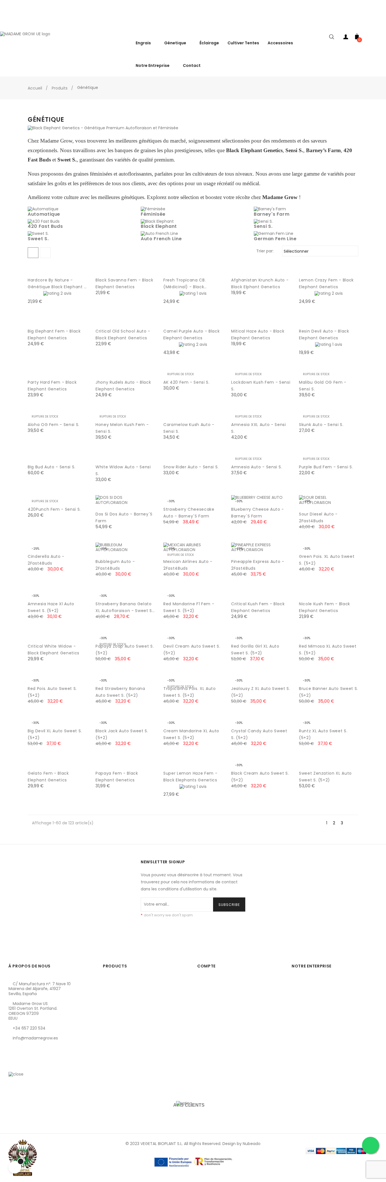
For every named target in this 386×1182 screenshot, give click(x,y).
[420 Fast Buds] (44, 221)
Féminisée (153, 214)
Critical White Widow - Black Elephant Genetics (53, 649)
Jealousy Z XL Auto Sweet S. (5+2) (260, 692)
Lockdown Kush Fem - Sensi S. (260, 385)
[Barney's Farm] (270, 209)
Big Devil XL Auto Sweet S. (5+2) (55, 734)
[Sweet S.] (38, 233)
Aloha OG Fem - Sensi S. (53, 424)
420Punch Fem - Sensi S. (54, 509)
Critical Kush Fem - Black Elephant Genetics (258, 607)
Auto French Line (161, 238)
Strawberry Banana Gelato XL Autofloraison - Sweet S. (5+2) (124, 607)
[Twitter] (22, 1065)
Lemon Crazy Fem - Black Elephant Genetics (326, 283)
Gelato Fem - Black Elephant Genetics (48, 776)
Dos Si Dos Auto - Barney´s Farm (124, 517)
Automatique (44, 214)
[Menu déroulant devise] (380, 25)
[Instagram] (32, 1065)
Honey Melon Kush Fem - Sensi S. (122, 428)
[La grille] (33, 252)
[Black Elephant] (157, 221)
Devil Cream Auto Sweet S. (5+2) (191, 649)
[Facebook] (12, 1065)
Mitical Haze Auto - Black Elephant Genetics (257, 334)
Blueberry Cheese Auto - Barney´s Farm (257, 512)
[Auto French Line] (159, 233)
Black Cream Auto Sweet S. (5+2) (260, 776)
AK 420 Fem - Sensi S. (186, 382)
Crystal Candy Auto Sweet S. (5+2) (259, 734)
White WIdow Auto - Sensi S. (123, 470)
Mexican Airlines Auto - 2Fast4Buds (187, 565)
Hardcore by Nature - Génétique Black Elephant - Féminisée (57, 283)
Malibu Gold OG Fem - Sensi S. (322, 385)
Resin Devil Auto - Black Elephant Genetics (324, 334)
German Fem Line (275, 238)
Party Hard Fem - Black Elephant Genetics (52, 385)
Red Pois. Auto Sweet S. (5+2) (52, 692)
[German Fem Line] (273, 233)
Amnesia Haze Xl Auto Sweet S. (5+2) (51, 607)
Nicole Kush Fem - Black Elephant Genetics (324, 607)
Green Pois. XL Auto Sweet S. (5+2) (326, 560)
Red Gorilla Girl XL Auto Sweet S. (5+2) (255, 649)
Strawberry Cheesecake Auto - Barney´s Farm (188, 512)
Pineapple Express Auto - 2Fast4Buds (257, 565)
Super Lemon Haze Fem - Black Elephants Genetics (190, 776)
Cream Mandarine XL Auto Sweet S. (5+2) (191, 734)
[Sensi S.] (263, 221)
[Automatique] (43, 209)
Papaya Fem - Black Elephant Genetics (117, 776)
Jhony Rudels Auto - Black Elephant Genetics (123, 385)
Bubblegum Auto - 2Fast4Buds (115, 565)
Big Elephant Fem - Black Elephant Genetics (54, 334)
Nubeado (252, 1143)
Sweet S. (38, 238)
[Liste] (45, 252)
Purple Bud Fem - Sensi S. (326, 467)
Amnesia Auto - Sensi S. (256, 467)
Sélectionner (319, 251)
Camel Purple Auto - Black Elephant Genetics (191, 334)
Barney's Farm (271, 214)
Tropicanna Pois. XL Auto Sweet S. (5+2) (189, 692)
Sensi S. (263, 226)
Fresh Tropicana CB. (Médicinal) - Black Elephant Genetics (184, 283)
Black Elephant (159, 226)
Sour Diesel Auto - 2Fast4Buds (318, 517)
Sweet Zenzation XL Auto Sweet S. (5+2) (325, 776)
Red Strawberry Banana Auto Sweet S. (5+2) (120, 692)
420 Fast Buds (45, 226)
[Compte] (345, 38)
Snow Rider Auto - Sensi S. (191, 467)
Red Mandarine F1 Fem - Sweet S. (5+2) (188, 607)
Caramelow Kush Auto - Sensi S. (188, 428)
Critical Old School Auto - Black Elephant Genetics (123, 334)
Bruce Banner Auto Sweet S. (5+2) (328, 692)
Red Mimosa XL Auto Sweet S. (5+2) (328, 649)
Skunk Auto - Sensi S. (321, 424)
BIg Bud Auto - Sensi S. (51, 467)
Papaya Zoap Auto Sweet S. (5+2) (125, 649)
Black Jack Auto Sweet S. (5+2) (122, 734)
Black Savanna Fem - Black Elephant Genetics (124, 283)
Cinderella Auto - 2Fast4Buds (46, 560)
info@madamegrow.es (35, 1038)
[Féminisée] (153, 209)
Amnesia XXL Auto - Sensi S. (258, 428)
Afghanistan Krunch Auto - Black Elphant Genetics (260, 283)
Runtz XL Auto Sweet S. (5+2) (323, 734)
